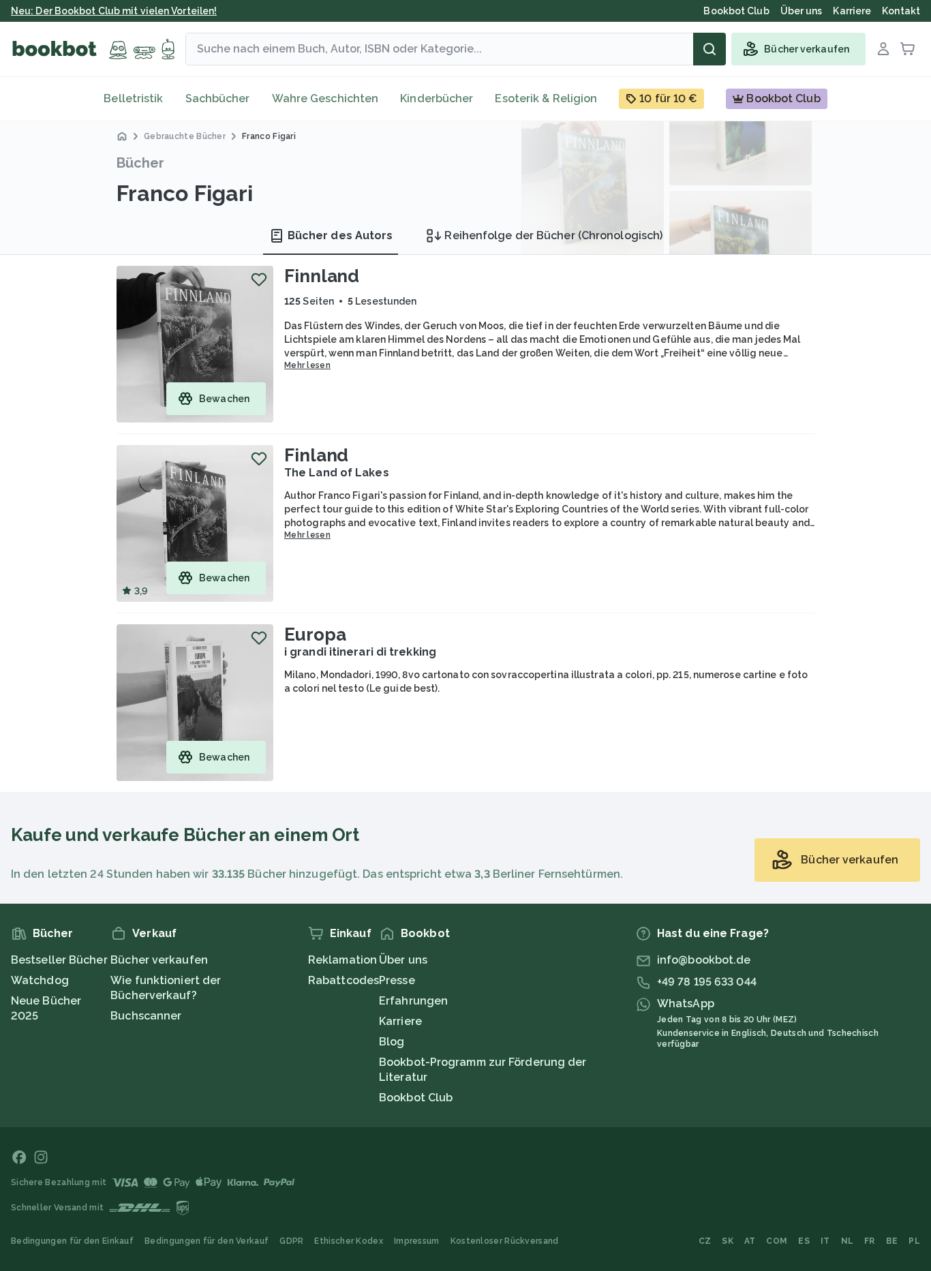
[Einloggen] (883, 49)
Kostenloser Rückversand (505, 1241)
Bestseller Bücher (59, 959)
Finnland (321, 276)
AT (750, 1241)
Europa (315, 634)
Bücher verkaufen (159, 959)
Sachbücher (217, 98)
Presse (397, 980)
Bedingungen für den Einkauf (72, 1241)
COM (776, 1241)
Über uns (403, 959)
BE (892, 1241)
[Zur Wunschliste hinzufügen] (259, 279)
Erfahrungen (413, 1000)
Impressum (417, 1241)
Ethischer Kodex (348, 1241)
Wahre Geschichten (325, 98)
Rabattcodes (343, 980)
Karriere (400, 1021)
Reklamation (342, 959)
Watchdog (40, 980)
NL (847, 1241)
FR (869, 1241)
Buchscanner (145, 1015)
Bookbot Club (416, 1097)
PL (914, 1241)
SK (727, 1241)
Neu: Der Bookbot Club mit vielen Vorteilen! (114, 10)
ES (804, 1241)
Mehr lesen (307, 365)
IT (825, 1241)
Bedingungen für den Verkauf (206, 1241)
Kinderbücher (436, 98)
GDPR (291, 1241)
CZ (705, 1241)
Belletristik (133, 98)
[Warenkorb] (908, 49)
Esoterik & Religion (546, 98)
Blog (391, 1041)
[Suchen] (709, 49)
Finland (316, 455)
